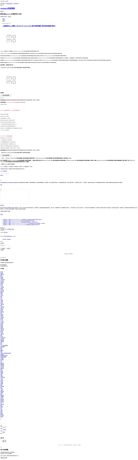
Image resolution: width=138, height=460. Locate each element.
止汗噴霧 (2, 287)
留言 (11, 236)
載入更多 (2, 243)
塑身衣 (1, 175)
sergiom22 (2, 230)
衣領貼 (1, 271)
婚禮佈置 (2, 364)
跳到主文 (2, 11)
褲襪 (1, 385)
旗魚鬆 (44, 207)
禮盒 (9, 211)
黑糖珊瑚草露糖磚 (3, 355)
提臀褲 (1, 416)
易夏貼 (1, 283)
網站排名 (2, 359)
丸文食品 (7, 207)
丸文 (3, 207)
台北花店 (2, 367)
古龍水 (1, 410)
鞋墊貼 (1, 288)
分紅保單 (2, 339)
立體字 (1, 373)
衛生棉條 (2, 399)
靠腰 (1, 348)
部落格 (4, 20)
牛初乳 (1, 332)
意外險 (1, 336)
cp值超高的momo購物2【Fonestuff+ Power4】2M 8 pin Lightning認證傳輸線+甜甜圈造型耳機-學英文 (21, 224)
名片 (3, 21)
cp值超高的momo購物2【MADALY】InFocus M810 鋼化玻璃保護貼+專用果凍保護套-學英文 (29, 26)
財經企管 (9, 239)
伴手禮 (1, 295)
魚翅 (1, 305)
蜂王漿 (1, 331)
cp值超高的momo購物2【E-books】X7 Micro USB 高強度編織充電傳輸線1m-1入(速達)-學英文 (20, 222)
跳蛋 (1, 394)
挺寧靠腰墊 (2, 346)
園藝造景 (2, 340)
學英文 (1, 214)
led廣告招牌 (2, 377)
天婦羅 (1, 300)
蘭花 (1, 344)
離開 (6, 457)
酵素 (1, 335)
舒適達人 (2, 400)
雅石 (1, 342)
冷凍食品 (2, 304)
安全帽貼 (2, 282)
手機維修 (2, 396)
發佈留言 (2, 249)
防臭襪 (1, 278)
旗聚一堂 (2, 291)
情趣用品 (2, 391)
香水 (1, 409)
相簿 (3, 18)
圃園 (1, 411)
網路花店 (2, 363)
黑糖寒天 (2, 354)
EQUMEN (2, 415)
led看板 (1, 382)
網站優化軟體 (3, 357)
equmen (7, 182)
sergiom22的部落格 (7, 8)
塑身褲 (1, 414)
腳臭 (1, 275)
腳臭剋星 (2, 274)
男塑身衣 (15, 182)
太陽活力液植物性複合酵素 (5, 353)
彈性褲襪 (2, 386)
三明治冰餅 (2, 279)
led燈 (1, 378)
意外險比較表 (3, 337)
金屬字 (1, 376)
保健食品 (2, 328)
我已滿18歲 (2, 457)
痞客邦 (8, 236)
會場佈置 (2, 365)
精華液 (1, 406)
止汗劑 (1, 286)
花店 (1, 361)
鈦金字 (1, 381)
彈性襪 (1, 383)
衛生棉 (1, 398)
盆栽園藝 (2, 341)
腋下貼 (1, 284)
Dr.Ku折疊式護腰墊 (4, 345)
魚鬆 (1, 184)
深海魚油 (2, 333)
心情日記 (9, 16)
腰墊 (1, 349)
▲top (1, 241)
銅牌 (1, 374)
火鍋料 (1, 301)
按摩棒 (1, 392)
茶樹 (1, 408)
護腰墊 (1, 350)
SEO (1, 360)
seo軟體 (1, 358)
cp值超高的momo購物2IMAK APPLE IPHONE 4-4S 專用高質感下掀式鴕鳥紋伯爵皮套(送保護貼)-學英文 (22, 219)
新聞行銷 (2, 404)
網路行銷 (5, 171)
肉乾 (1, 297)
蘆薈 (1, 405)
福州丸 (1, 302)
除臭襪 (1, 277)
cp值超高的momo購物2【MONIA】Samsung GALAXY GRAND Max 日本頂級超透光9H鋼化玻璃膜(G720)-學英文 (24, 223)
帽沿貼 (1, 273)
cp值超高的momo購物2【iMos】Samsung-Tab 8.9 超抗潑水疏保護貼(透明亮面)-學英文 (19, 220)
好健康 (1, 327)
